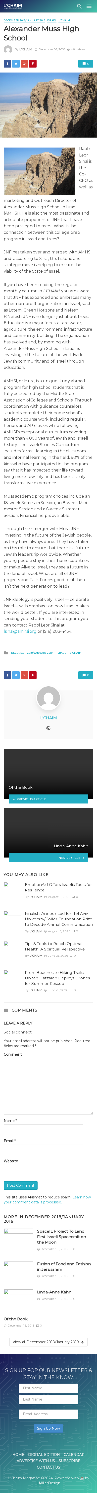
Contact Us (48, 1467)
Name (10, 1120)
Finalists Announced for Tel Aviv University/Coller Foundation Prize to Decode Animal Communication (59, 919)
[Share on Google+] (24, 64)
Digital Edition (44, 1454)
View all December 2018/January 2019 (46, 1342)
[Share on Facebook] (7, 64)
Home (18, 1454)
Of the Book (16, 1319)
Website (11, 1161)
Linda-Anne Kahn (54, 1292)
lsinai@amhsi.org (20, 631)
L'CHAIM (64, 20)
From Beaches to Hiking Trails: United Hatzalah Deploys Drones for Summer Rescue (57, 978)
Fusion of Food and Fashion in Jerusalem (64, 1266)
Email (10, 1141)
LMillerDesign (48, 1483)
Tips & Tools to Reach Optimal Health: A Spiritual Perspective (55, 946)
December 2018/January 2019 (24, 20)
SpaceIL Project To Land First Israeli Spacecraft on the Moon (61, 1237)
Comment (13, 1054)
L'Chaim (25, 49)
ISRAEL (51, 20)
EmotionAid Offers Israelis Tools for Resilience (58, 887)
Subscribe (69, 1461)
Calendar (74, 1454)
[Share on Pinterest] (33, 64)
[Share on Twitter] (16, 64)
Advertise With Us (36, 1461)
